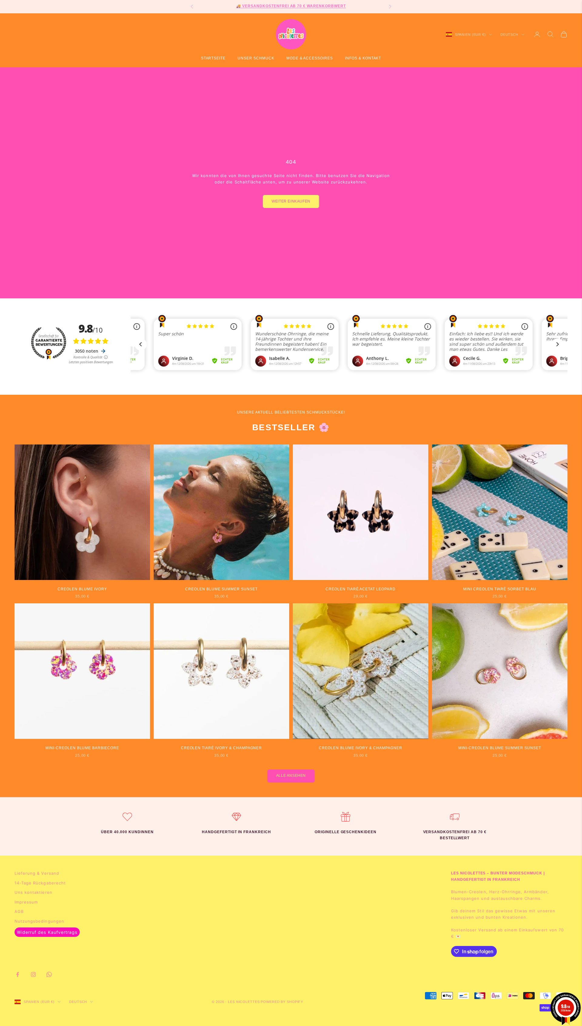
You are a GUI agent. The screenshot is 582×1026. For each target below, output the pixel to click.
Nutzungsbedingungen (39, 921)
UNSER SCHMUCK (256, 58)
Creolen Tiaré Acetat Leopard (361, 589)
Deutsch (509, 34)
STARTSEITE (213, 58)
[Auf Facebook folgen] (18, 974)
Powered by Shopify (282, 1002)
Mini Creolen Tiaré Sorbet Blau (499, 589)
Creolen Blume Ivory (82, 589)
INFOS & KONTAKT (363, 58)
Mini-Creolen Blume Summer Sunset (499, 748)
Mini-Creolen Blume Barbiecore (82, 748)
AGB (19, 911)
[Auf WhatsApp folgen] (49, 974)
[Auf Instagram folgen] (33, 974)
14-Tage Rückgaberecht (40, 882)
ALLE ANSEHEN (291, 775)
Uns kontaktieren (33, 892)
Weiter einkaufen (291, 201)
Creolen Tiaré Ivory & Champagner (221, 748)
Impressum (26, 902)
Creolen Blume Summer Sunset (221, 589)
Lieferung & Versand (37, 873)
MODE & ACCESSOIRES (309, 58)
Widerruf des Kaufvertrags (47, 932)
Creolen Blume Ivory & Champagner (360, 748)
